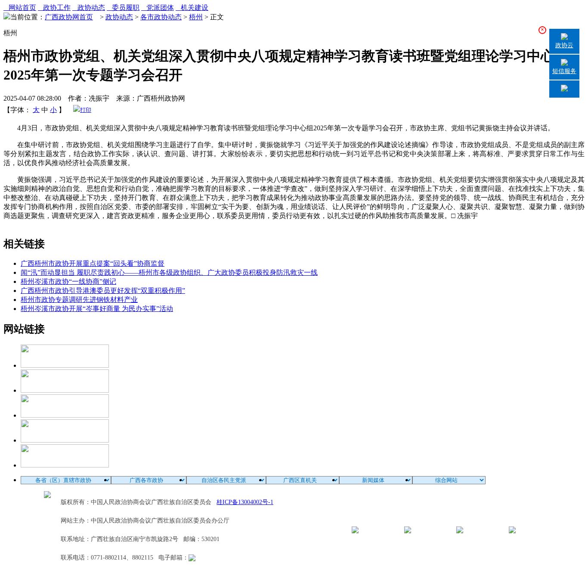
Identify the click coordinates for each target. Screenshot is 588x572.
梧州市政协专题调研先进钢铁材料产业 (79, 299)
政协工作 (54, 7)
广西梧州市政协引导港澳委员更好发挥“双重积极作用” (103, 290)
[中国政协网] (65, 415)
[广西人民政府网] (65, 465)
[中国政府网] (65, 390)
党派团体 (157, 7)
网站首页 (19, 7)
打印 (85, 110)
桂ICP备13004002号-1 (245, 502)
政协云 (564, 45)
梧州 (196, 17)
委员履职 (123, 7)
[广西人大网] (65, 440)
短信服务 (564, 71)
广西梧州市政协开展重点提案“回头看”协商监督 (92, 263)
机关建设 (192, 7)
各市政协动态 (161, 17)
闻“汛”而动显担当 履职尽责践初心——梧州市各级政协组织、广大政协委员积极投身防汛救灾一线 (169, 272)
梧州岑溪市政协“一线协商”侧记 (68, 281)
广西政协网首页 (69, 17)
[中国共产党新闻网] (65, 365)
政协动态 (88, 7)
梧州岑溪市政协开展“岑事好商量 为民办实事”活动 (97, 308)
